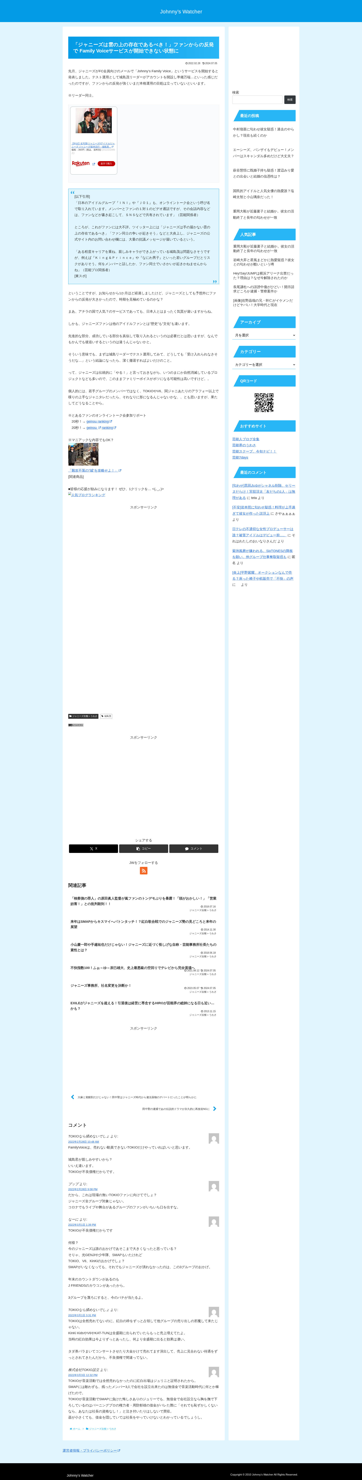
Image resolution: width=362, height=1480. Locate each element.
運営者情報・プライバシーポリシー (90, 1450)
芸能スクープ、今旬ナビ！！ (254, 451)
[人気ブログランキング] (75, 725)
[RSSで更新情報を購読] (143, 870)
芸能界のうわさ (244, 445)
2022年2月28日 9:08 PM (82, 1189)
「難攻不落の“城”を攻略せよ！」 (93, 470)
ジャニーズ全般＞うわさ (84, 716)
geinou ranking (98, 421)
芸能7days (240, 457)
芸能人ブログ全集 (245, 439)
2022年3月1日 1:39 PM (82, 1224)
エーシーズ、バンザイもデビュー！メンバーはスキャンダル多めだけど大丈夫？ (263, 153)
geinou (92, 428)
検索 (235, 92)
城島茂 (107, 716)
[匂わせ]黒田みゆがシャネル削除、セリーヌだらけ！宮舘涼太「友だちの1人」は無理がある (263, 492)
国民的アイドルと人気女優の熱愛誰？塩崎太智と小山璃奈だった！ (263, 194)
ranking (107, 428)
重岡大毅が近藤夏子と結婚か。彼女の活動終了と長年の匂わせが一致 (263, 214)
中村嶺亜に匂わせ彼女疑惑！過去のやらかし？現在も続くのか (263, 132)
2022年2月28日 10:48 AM (83, 1141)
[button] (143, 848)
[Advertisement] (143, 561)
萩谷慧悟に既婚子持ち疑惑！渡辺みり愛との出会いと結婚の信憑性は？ (263, 173)
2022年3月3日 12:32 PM (82, 1375)
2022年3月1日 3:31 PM (82, 1315)
